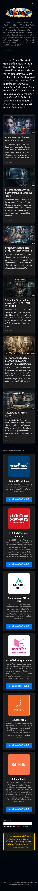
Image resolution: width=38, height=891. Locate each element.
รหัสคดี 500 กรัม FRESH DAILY (16, 414)
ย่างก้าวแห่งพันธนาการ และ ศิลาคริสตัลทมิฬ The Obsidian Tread (19, 193)
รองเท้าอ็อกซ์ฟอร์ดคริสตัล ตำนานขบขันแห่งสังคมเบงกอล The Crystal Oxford (18, 361)
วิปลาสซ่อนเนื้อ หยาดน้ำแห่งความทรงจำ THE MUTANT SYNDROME (18, 303)
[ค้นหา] (33, 3)
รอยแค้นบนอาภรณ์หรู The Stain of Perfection (17, 139)
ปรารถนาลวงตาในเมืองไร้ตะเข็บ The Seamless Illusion (18, 249)
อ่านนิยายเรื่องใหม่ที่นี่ (19, 499)
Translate (23, 826)
